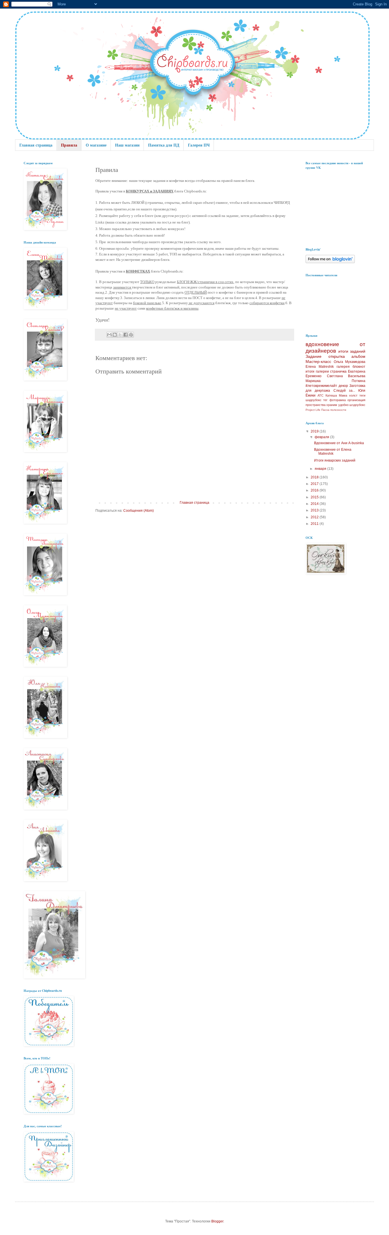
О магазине (96, 145)
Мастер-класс (318, 361)
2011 (315, 524)
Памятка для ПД (163, 145)
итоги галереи (317, 371)
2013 (315, 510)
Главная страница (35, 145)
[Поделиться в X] (120, 335)
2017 (315, 484)
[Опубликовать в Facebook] (125, 335)
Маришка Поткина (335, 381)
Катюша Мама (336, 395)
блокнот (359, 367)
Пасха (325, 409)
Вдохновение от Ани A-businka (339, 443)
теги (362, 395)
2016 (315, 490)
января (321, 469)
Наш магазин (127, 145)
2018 (315, 477)
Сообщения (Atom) (138, 511)
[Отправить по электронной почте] (109, 335)
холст (353, 395)
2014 (315, 504)
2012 (315, 517)
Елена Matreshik (320, 367)
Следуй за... (344, 391)
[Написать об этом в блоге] (115, 335)
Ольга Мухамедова (350, 362)
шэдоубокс (357, 405)
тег (325, 400)
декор (343, 386)
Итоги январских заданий (334, 460)
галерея (343, 367)
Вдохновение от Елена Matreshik (332, 452)
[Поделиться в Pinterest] (131, 335)
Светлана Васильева (346, 376)
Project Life (313, 409)
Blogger (217, 1221)
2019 (315, 431)
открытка (336, 356)
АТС (321, 395)
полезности (338, 409)
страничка (338, 371)
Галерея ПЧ (199, 145)
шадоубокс (314, 400)
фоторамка (337, 400)
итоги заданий (352, 351)
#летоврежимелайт (321, 386)
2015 (315, 497)
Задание (314, 356)
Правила (69, 145)
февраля (322, 437)
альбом (358, 356)
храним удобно (337, 405)
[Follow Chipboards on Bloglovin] (330, 262)
